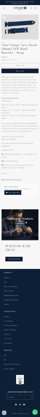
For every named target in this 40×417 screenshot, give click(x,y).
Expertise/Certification (12, 364)
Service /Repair (9, 369)
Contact (6, 304)
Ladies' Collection (10, 330)
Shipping (3, 59)
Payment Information (11, 300)
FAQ (5, 282)
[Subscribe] (31, 397)
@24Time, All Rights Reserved (20, 413)
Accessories (8, 339)
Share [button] (5, 174)
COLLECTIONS (14, 259)
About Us (7, 278)
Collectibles (8, 343)
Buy (5, 360)
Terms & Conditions (10, 286)
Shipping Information (11, 295)
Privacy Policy (9, 291)
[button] (4, 8)
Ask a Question (14, 192)
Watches (7, 317)
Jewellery (7, 334)
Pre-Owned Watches (10, 325)
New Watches (8, 321)
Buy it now (20, 71)
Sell (5, 355)
